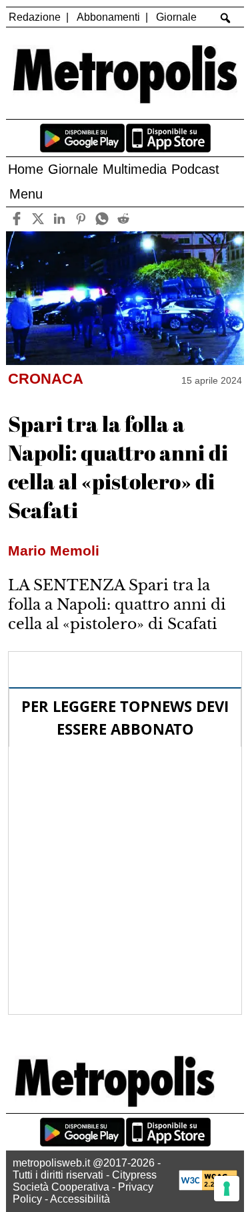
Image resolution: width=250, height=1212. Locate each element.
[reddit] (123, 219)
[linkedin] (59, 219)
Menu (26, 194)
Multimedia (135, 169)
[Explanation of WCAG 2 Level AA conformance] (208, 1187)
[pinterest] (81, 219)
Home (25, 169)
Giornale (176, 17)
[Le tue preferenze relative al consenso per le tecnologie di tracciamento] (226, 1188)
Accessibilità (80, 1199)
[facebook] (17, 219)
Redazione (35, 17)
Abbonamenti (108, 17)
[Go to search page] (225, 18)
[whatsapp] (102, 219)
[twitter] (38, 219)
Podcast (195, 169)
